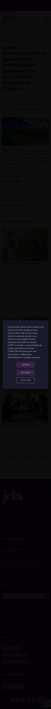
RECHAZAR (25, 372)
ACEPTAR (25, 365)
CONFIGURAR (25, 380)
